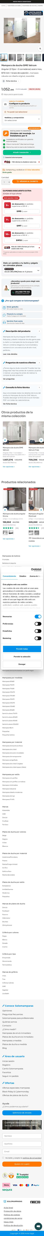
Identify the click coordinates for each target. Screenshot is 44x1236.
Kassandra (6, 810)
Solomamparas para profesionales (18, 1018)
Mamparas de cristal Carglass (12, 764)
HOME (3, 5)
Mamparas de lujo (8, 796)
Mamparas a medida (11, 1040)
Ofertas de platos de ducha (15, 1095)
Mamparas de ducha (29, 5)
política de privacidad (32, 1158)
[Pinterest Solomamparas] (39, 1202)
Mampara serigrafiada (9, 760)
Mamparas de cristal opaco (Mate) (14, 767)
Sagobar (5, 990)
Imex (4, 976)
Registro (6, 1065)
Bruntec (5, 922)
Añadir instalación (21, 152)
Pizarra (4, 860)
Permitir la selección (22, 657)
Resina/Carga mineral (9, 864)
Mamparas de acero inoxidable (13, 753)
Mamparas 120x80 (8, 706)
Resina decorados (8, 875)
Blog (4, 1048)
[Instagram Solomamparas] (34, 1202)
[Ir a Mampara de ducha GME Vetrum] (14, 433)
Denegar (22, 664)
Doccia (4, 817)
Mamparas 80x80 (8, 710)
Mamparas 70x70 (8, 685)
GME (4, 814)
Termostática (7, 965)
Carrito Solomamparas (12, 1069)
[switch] (38, 624)
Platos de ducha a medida (14, 1044)
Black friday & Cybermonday (15, 1091)
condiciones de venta (13, 1218)
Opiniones (7, 1011)
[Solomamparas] (13, 1201)
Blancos (5, 846)
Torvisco (5, 824)
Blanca (4, 940)
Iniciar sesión (8, 1061)
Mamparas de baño (14, 5)
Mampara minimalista (10, 785)
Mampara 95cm (7, 728)
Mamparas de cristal (9, 749)
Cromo (4, 947)
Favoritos (6, 1072)
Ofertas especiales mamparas (16, 1088)
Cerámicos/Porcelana (9, 857)
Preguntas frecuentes (12, 1014)
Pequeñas (5, 731)
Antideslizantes (7, 889)
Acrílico (5, 868)
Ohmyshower (7, 925)
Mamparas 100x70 (8, 692)
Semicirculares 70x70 (9, 713)
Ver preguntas (9, 379)
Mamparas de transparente (11, 756)
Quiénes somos (9, 1022)
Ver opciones (9, 466)
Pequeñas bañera (8, 735)
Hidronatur (6, 918)
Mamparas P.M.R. (8, 799)
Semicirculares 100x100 (10, 724)
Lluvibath (5, 993)
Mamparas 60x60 (8, 681)
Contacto (6, 1026)
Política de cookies (12, 1215)
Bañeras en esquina (9, 563)
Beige (4, 835)
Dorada (5, 943)
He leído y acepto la (23, 1158)
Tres (3, 979)
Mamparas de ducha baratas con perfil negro (18, 670)
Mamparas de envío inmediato (16, 1033)
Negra (4, 936)
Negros (5, 839)
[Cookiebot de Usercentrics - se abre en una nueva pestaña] (31, 569)
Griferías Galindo (8, 983)
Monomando (7, 961)
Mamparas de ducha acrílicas (12, 746)
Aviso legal (8, 1208)
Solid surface (6, 871)
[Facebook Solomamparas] (31, 1202)
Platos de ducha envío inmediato (17, 1037)
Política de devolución (13, 1225)
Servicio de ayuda (22, 1113)
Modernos (6, 893)
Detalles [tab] (22, 576)
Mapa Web (8, 1222)
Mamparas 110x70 (8, 699)
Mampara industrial (9, 789)
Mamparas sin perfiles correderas (13, 782)
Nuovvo (5, 914)
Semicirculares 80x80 (9, 717)
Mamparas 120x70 (8, 703)
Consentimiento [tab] (9, 576)
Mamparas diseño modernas (12, 792)
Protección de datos (12, 1211)
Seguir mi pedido (10, 1076)
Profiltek (5, 821)
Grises (4, 842)
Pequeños (6, 896)
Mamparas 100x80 (8, 696)
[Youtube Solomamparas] (36, 1202)
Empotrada (6, 958)
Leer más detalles (10, 354)
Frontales (5, 559)
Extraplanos (6, 886)
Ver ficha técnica (10, 404)
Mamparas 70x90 (8, 688)
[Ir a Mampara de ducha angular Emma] (14, 499)
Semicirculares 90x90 (9, 720)
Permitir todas (22, 649)
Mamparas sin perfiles (9, 778)
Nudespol (5, 911)
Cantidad (5, 177)
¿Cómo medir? (9, 1029)
